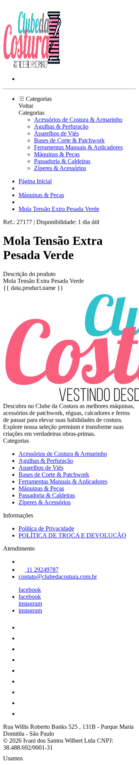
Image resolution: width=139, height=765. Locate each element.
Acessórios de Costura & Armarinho (78, 119)
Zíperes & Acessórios (60, 168)
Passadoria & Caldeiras (62, 161)
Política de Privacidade (46, 528)
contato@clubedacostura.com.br (58, 576)
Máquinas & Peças (57, 154)
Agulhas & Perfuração (61, 126)
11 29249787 (42, 569)
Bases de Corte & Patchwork (69, 140)
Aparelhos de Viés (56, 133)
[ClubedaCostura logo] (32, 65)
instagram (30, 603)
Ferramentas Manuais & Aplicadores (78, 147)
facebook (30, 589)
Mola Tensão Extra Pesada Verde (59, 209)
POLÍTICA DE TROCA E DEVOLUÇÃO (72, 535)
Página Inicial (35, 181)
